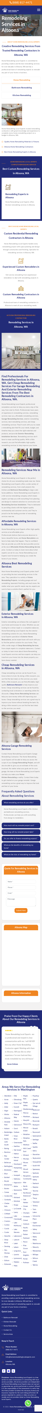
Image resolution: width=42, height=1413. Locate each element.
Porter (25, 1259)
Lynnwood (17, 1258)
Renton (35, 1114)
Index (16, 1171)
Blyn (6, 1174)
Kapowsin (17, 1183)
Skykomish (37, 1158)
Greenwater (18, 1142)
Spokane (36, 1173)
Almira (6, 1114)
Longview (17, 1251)
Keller (16, 1186)
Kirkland (17, 1197)
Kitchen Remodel (10, 1322)
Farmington (18, 1111)
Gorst (16, 1128)
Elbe (15, 1096)
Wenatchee (37, 1251)
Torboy (35, 1206)
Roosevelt (36, 1132)
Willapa (35, 1254)
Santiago (36, 1140)
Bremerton (8, 1185)
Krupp (16, 1205)
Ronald (35, 1128)
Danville (7, 1236)
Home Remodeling (21, 80)
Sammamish (37, 1136)
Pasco (25, 1242)
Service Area (8, 1334)
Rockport (36, 1125)
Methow (26, 1145)
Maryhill (26, 1120)
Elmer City (18, 1103)
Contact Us (8, 1330)
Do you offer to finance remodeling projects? (20, 838)
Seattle (35, 1147)
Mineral (26, 1155)
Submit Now (21, 910)
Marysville (27, 1124)
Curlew (7, 1225)
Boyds (6, 1181)
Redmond (36, 1110)
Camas (6, 1192)
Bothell (7, 1177)
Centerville (8, 1196)
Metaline (26, 1134)
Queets (35, 1099)
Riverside (36, 1121)
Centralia (7, 1200)
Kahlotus (17, 1179)
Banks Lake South (6, 1142)
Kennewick (18, 1190)
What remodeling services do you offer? (19, 802)
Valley (35, 1229)
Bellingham (8, 1166)
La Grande (17, 1209)
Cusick (6, 1228)
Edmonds (7, 1264)
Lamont (16, 1240)
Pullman (26, 1262)
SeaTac (35, 1143)
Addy (6, 1103)
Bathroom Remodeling (22, 88)
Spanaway (36, 1169)
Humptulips (18, 1168)
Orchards (26, 1216)
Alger (6, 1111)
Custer (6, 1232)
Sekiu (35, 1151)
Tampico (36, 1194)
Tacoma (35, 1191)
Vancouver (36, 1233)
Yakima (35, 1265)
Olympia (26, 1213)
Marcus (26, 1113)
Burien (6, 1188)
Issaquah (17, 1175)
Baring (6, 1148)
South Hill (36, 1165)
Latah (16, 1243)
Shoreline (36, 1154)
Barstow (7, 1152)
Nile (24, 1182)
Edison (6, 1260)
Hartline (17, 1146)
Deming (7, 1246)
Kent (15, 1194)
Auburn (7, 1128)
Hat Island (17, 1150)
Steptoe (35, 1187)
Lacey (16, 1212)
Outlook (26, 1224)
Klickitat (17, 1201)
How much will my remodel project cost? (19, 825)
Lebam (16, 1247)
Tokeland (36, 1202)
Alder (6, 1107)
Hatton (16, 1154)
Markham (26, 1116)
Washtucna (37, 1243)
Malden (16, 1262)
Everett (16, 1107)
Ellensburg (18, 1099)
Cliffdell (7, 1214)
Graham (16, 1132)
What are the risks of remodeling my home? (20, 854)
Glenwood (17, 1125)
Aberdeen (7, 1096)
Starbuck (36, 1183)
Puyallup (36, 1096)
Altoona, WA (10, 1364)
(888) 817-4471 (22, 2)
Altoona (7, 1118)
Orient (25, 1220)
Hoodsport (18, 1164)
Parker (25, 1234)
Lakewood (17, 1236)
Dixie (6, 1257)
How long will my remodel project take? (18, 832)
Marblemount (28, 1109)
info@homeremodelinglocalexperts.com (20, 1357)
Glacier (16, 1121)
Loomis (16, 1254)
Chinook (7, 1210)
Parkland (26, 1238)
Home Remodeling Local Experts (20, 1407)
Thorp (35, 1198)
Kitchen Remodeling (22, 95)
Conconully (8, 1217)
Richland (36, 1117)
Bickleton (7, 1170)
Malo (16, 1266)
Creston (7, 1221)
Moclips (26, 1159)
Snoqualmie (37, 1162)
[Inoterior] (11, 10)
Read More (11, 363)
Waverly (36, 1247)
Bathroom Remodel (14, 685)
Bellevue (7, 1162)
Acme (6, 1099)
